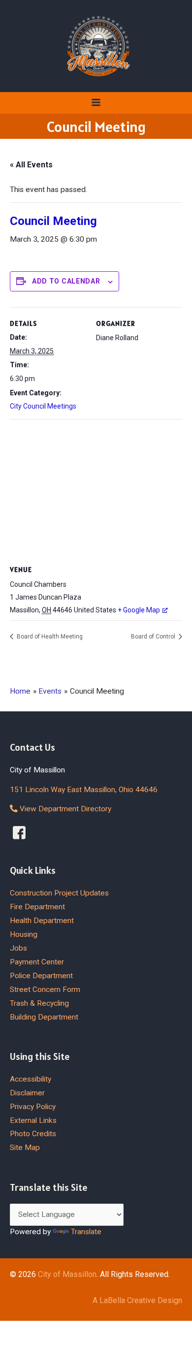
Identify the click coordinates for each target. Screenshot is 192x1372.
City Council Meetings (43, 406)
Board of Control (154, 636)
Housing (23, 934)
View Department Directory (64, 808)
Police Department (41, 975)
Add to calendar (66, 281)
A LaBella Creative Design (137, 1300)
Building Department (44, 1017)
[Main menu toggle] (95, 102)
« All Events (31, 164)
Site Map (25, 1147)
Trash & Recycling (39, 1003)
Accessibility (30, 1079)
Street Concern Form (45, 989)
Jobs (18, 948)
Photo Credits (33, 1133)
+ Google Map (139, 610)
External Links (33, 1120)
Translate (86, 1231)
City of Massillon (67, 1274)
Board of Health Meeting (49, 636)
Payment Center (37, 961)
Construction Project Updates (59, 893)
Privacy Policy (33, 1106)
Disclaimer (27, 1092)
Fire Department (37, 906)
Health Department (42, 920)
